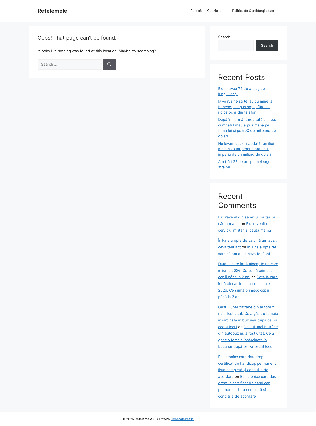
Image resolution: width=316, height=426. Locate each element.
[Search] (109, 64)
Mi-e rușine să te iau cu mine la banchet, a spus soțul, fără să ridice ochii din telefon (245, 106)
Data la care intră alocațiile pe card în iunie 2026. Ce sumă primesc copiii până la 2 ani (248, 270)
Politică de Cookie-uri (207, 11)
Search (224, 37)
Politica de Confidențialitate (253, 11)
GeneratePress (182, 419)
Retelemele (52, 11)
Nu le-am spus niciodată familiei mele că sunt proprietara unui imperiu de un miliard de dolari (246, 149)
